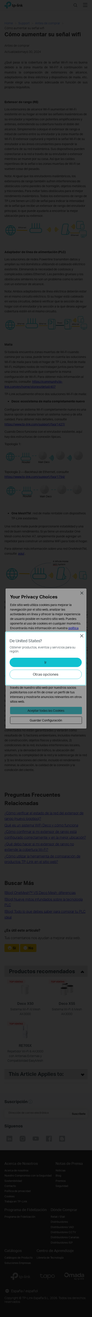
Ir (45, 662)
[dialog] (46, 658)
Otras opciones (45, 674)
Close (82, 636)
